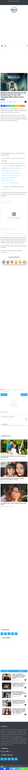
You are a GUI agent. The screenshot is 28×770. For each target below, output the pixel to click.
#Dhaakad (5, 166)
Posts (7, 671)
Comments (21, 671)
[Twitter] (8, 106)
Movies (2, 99)
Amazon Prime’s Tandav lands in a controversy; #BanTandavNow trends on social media (4, 394)
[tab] (7, 671)
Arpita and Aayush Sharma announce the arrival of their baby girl (13, 457)
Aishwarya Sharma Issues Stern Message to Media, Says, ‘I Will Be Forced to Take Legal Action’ (19, 711)
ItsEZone (11, 506)
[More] (22, 106)
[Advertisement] (14, 29)
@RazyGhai (15, 170)
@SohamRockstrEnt (16, 168)
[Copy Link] (17, 106)
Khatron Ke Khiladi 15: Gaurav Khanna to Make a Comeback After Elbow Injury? (19, 676)
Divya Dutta (22, 389)
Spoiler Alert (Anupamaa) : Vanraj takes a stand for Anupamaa (24, 394)
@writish (13, 178)
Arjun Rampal (9, 389)
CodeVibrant (20, 765)
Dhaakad (16, 389)
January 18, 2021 (7, 189)
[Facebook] (3, 106)
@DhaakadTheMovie (8, 180)
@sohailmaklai (15, 173)
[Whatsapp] (12, 106)
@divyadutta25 (6, 178)
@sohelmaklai (6, 173)
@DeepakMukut (6, 170)
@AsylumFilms (6, 175)
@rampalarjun (15, 175)
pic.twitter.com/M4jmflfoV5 (10, 183)
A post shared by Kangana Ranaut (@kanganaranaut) (14, 233)
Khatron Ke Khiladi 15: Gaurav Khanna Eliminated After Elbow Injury (19, 693)
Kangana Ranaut (5, 391)
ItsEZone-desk (13, 101)
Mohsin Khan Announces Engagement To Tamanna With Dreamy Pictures (18, 702)
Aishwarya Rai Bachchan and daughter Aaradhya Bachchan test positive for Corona (12, 479)
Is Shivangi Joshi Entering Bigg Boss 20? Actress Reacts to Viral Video (18, 685)
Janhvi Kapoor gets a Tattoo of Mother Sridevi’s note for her (13, 504)
